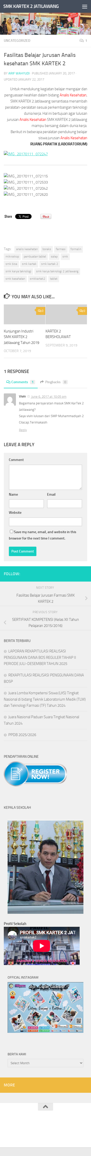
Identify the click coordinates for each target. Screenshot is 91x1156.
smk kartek (29, 264)
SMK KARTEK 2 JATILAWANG (31, 6)
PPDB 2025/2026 (22, 735)
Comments (22, 382)
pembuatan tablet (35, 256)
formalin (76, 249)
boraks (46, 249)
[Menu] (84, 6)
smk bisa (11, 264)
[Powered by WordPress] (28, 1131)
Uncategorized (17, 40)
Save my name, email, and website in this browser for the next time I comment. (42, 535)
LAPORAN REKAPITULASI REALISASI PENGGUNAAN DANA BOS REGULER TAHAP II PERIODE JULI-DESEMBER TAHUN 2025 (40, 657)
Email (51, 494)
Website (15, 512)
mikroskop (12, 256)
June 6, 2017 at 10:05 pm (48, 397)
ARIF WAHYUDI (19, 73)
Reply (23, 430)
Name (13, 494)
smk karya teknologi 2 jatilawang (57, 271)
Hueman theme (71, 1131)
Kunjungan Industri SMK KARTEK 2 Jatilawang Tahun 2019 (21, 337)
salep (54, 256)
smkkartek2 (37, 278)
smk (65, 256)
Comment (16, 460)
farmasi (61, 249)
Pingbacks (55, 382)
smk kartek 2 (49, 264)
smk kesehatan (15, 278)
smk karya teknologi (18, 271)
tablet (53, 278)
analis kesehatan (27, 249)
